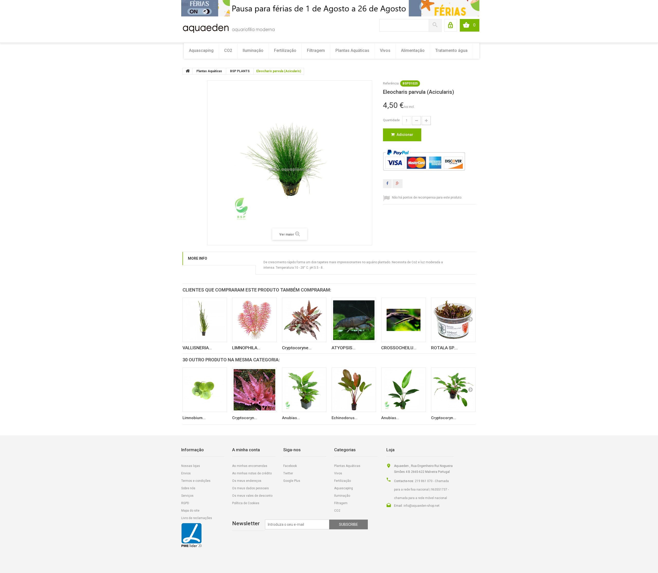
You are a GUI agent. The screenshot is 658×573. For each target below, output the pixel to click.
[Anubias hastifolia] (403, 390)
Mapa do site (190, 510)
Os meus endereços (246, 481)
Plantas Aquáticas (352, 50)
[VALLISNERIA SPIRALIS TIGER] (204, 320)
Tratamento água (451, 50)
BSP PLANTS (240, 71)
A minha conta (246, 449)
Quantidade (391, 120)
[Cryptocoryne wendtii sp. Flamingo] (254, 390)
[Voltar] (188, 71)
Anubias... (291, 418)
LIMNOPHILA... (246, 347)
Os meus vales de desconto (252, 495)
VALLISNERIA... (197, 347)
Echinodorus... (345, 418)
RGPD (185, 503)
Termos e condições (196, 481)
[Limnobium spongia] (204, 390)
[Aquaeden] (228, 27)
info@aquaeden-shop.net (422, 506)
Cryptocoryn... (244, 418)
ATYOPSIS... (343, 347)
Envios (186, 473)
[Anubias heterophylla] (304, 390)
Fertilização (285, 50)
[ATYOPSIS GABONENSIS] (354, 320)
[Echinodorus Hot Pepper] (354, 390)
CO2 (228, 50)
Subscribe (348, 524)
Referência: (391, 83)
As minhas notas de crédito (252, 473)
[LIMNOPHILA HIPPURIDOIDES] (254, 320)
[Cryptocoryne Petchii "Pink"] (304, 320)
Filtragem (316, 50)
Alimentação (413, 50)
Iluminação (253, 50)
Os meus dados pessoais (250, 488)
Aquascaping (201, 50)
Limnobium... (194, 418)
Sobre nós (188, 488)
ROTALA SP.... (444, 347)
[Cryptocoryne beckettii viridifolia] (453, 390)
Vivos (385, 50)
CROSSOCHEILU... (398, 347)
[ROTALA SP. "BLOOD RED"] (453, 320)
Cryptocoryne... (297, 347)
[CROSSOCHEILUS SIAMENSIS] (403, 320)
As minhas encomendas (249, 466)
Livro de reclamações (196, 518)
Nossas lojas (190, 466)
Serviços (187, 495)
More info (197, 258)
